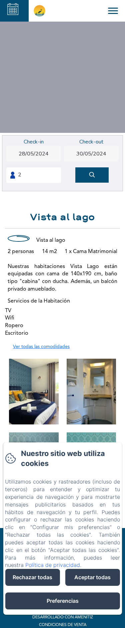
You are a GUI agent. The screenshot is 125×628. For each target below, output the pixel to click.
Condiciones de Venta (62, 625)
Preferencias (63, 600)
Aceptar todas (92, 577)
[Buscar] (92, 175)
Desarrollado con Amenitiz (62, 617)
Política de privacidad (52, 565)
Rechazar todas (32, 577)
